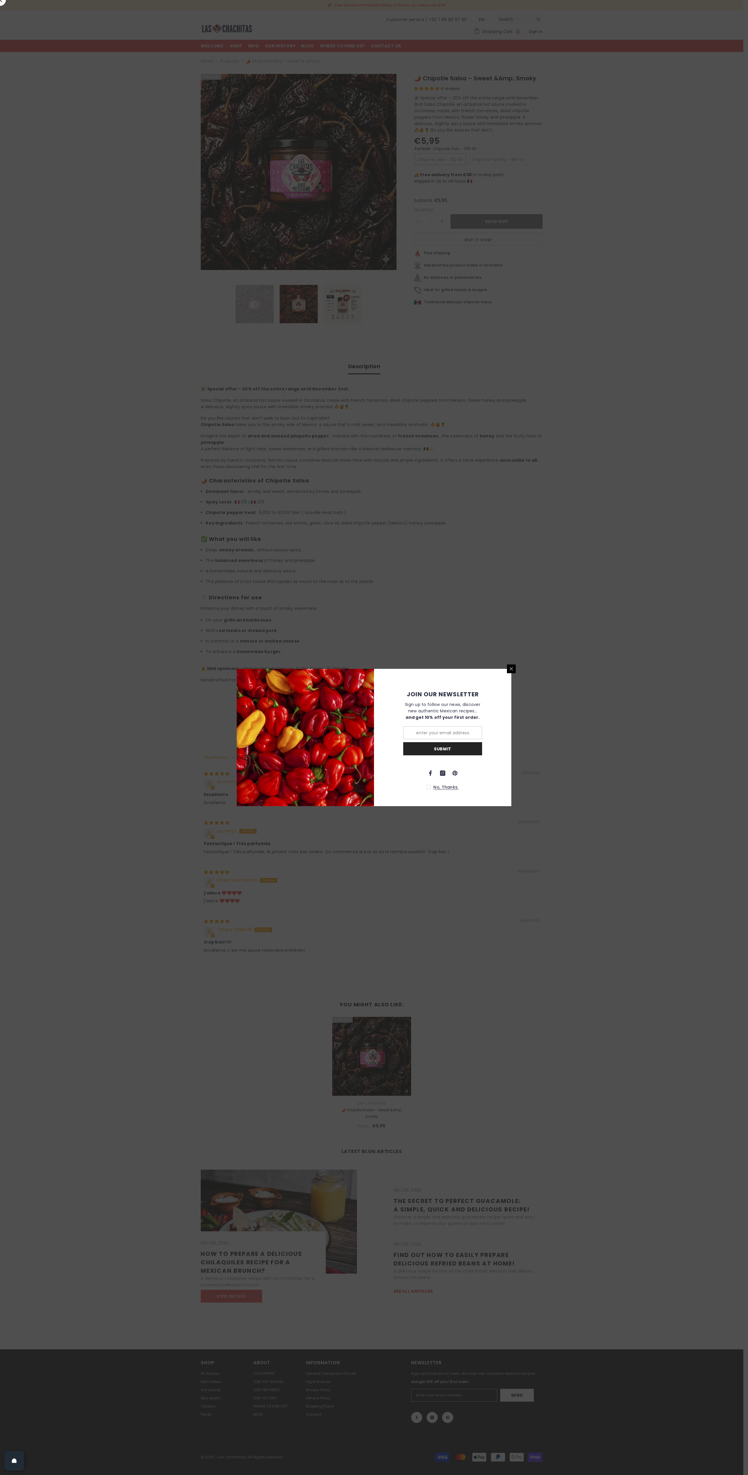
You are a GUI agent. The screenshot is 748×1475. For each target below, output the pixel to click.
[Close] (511, 668)
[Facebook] (430, 773)
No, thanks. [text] (445, 787)
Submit (442, 749)
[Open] (14, 1461)
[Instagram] (443, 773)
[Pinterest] (455, 773)
